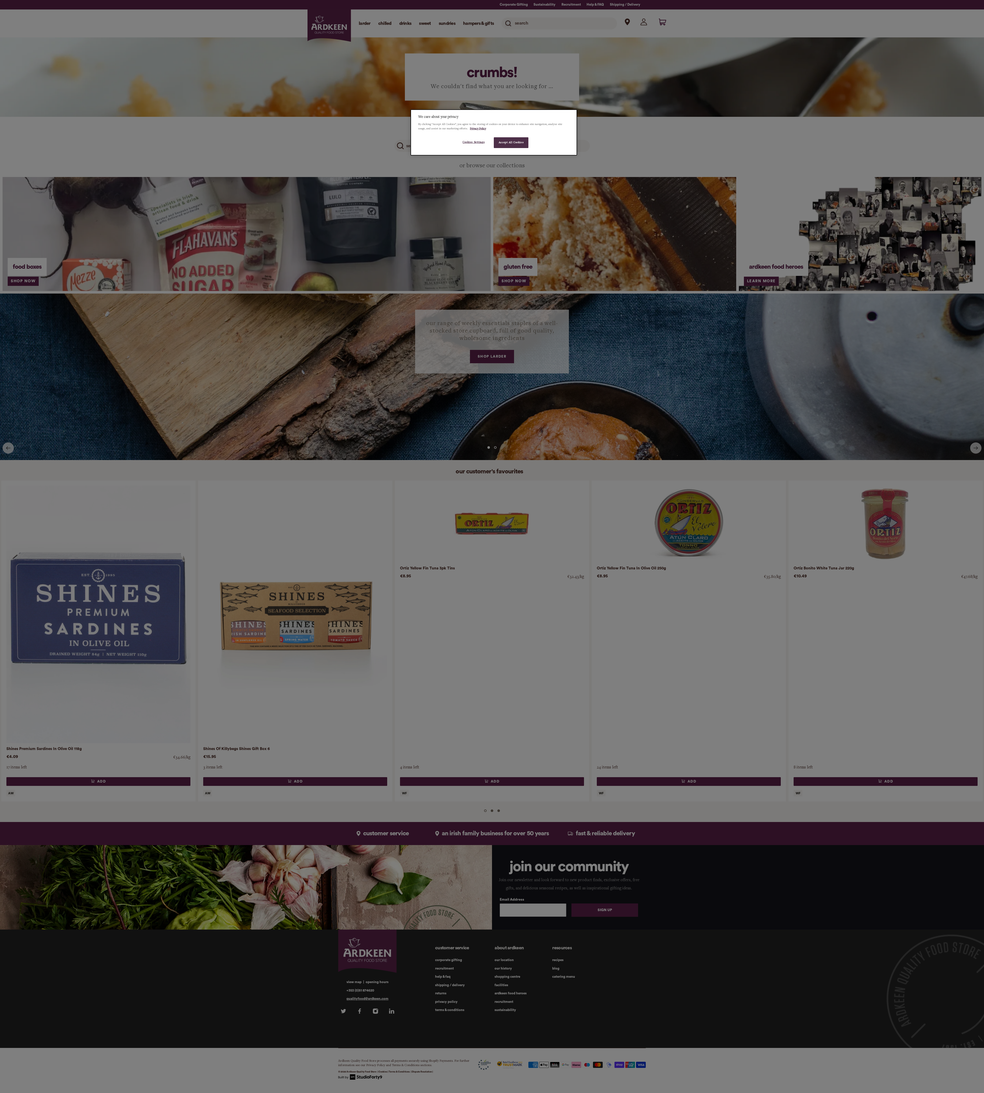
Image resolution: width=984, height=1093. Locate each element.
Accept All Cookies (511, 142)
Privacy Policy (478, 128)
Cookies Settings (474, 142)
